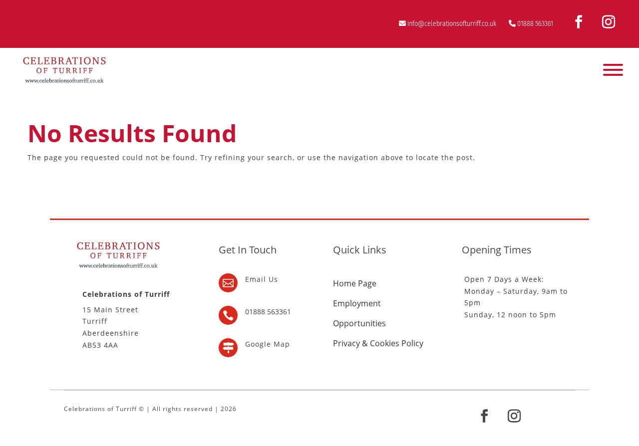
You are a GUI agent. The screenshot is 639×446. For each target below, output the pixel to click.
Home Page (354, 283)
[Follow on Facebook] (579, 22)
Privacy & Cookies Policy (378, 343)
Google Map (267, 344)
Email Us (261, 279)
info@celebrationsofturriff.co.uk (451, 23)
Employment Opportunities (359, 313)
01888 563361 (535, 23)
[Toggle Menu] (613, 70)
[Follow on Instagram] (609, 22)
